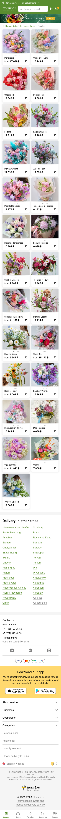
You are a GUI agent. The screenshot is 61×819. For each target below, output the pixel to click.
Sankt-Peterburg (12, 532)
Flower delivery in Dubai (16, 756)
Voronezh (38, 587)
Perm (36, 532)
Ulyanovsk (39, 572)
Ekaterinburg (10, 552)
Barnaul (7, 542)
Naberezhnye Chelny (14, 587)
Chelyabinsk (9, 547)
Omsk (6, 602)
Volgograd (38, 582)
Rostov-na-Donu (42, 537)
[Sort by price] (51, 9)
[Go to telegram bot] (30, 650)
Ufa (35, 567)
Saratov (37, 547)
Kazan (6, 572)
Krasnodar (8, 577)
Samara (37, 542)
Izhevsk (7, 562)
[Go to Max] (49, 650)
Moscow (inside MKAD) (16, 527)
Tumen (37, 562)
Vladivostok (39, 577)
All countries (40, 602)
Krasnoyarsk (9, 582)
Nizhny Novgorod (12, 592)
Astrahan (8, 537)
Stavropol (38, 552)
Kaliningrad (9, 567)
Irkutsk (6, 557)
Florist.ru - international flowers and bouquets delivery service (30, 800)
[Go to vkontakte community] (12, 650)
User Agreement (12, 748)
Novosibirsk (9, 597)
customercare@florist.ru (16, 641)
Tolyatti (37, 557)
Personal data (10, 733)
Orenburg (38, 527)
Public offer (9, 740)
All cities (37, 597)
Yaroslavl (38, 592)
